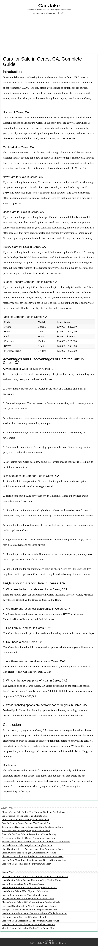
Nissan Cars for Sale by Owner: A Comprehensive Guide (29, 838)
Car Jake (49, 5)
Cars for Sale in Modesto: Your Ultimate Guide (24, 895)
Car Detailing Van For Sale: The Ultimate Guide (25, 815)
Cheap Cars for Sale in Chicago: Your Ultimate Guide (28, 898)
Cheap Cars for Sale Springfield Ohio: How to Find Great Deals (32, 856)
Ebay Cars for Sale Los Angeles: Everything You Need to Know (32, 849)
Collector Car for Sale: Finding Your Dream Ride (25, 819)
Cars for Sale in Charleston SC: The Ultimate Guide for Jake (31, 920)
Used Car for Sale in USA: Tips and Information (25, 891)
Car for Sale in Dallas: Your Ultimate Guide (23, 883)
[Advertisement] (49, 30)
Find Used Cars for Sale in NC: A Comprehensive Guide (29, 906)
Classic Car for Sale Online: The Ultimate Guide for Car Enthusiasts (35, 812)
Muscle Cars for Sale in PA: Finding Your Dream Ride (28, 928)
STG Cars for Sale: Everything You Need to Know (26, 830)
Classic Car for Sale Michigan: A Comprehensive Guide (29, 852)
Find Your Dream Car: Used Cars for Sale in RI (24, 917)
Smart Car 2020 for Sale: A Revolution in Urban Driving (29, 834)
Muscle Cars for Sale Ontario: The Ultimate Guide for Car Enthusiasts (36, 841)
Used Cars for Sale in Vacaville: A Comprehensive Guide (29, 887)
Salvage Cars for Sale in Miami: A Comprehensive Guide (29, 909)
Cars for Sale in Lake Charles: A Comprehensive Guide (28, 924)
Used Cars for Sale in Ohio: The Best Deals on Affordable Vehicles (34, 913)
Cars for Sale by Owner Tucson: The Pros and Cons (26, 823)
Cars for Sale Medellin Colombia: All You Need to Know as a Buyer (35, 860)
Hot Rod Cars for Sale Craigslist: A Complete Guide (27, 845)
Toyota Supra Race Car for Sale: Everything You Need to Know (32, 827)
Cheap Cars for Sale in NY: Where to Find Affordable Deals (31, 902)
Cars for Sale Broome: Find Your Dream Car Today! (27, 863)
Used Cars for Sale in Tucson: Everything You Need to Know (31, 880)
